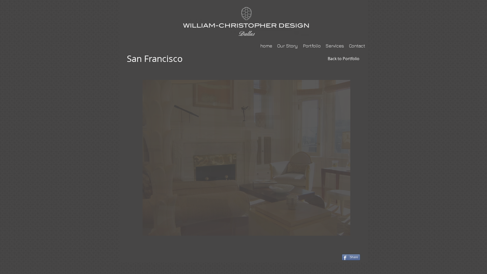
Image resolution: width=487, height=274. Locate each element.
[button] (246, 158)
